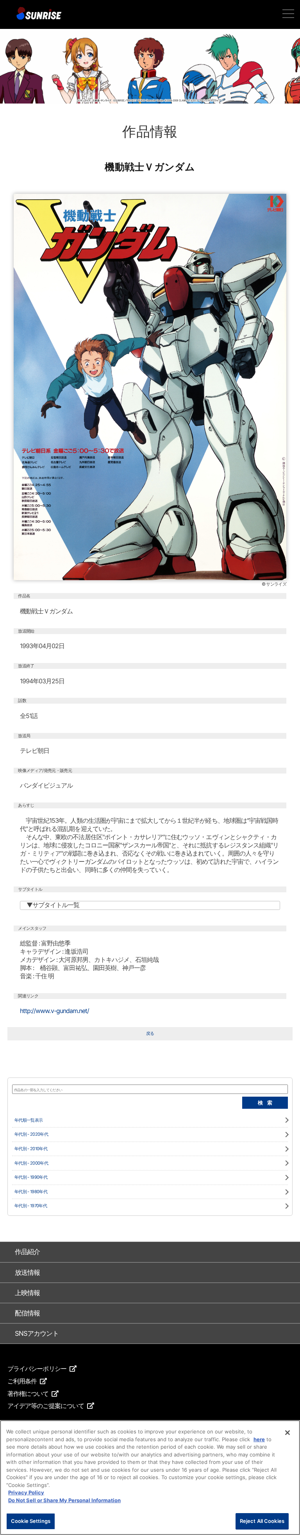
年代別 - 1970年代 (30, 1205)
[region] (150, 1477)
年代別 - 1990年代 (30, 1177)
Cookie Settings (30, 1521)
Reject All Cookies (262, 1521)
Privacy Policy (26, 1492)
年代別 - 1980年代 (30, 1191)
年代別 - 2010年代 (30, 1148)
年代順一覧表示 (28, 1120)
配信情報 (27, 1313)
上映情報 (27, 1293)
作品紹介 (27, 1252)
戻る (150, 1033)
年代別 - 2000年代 (31, 1163)
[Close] (287, 1432)
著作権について (27, 1393)
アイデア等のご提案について (45, 1406)
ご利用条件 (22, 1381)
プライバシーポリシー (36, 1368)
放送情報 (27, 1272)
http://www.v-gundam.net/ (54, 1011)
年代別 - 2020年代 (31, 1134)
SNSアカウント (37, 1333)
